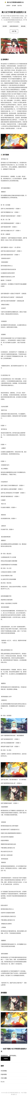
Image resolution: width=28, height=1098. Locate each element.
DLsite (2, 1081)
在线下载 (20, 5)
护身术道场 (4, 1074)
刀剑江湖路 (4, 1078)
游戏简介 (8, 5)
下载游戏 (5, 1058)
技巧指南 (14, 5)
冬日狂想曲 (4, 1071)
